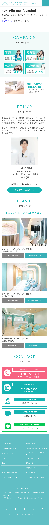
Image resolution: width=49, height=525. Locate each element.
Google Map (13, 256)
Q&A (3, 463)
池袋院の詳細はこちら (35, 345)
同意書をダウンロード (11, 498)
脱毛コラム (29, 463)
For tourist (6, 468)
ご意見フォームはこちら (24, 190)
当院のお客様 (30, 468)
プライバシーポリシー (10, 477)
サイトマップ (30, 473)
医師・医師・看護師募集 (10, 473)
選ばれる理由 (30, 444)
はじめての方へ (7, 444)
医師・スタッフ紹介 (33, 458)
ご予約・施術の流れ (9, 448)
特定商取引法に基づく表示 (35, 477)
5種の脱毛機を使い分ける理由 (36, 448)
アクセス (5, 458)
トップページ (7, 21)
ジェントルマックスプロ (10, 453)
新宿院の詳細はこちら (35, 256)
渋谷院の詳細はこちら (35, 300)
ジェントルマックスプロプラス (36, 453)
